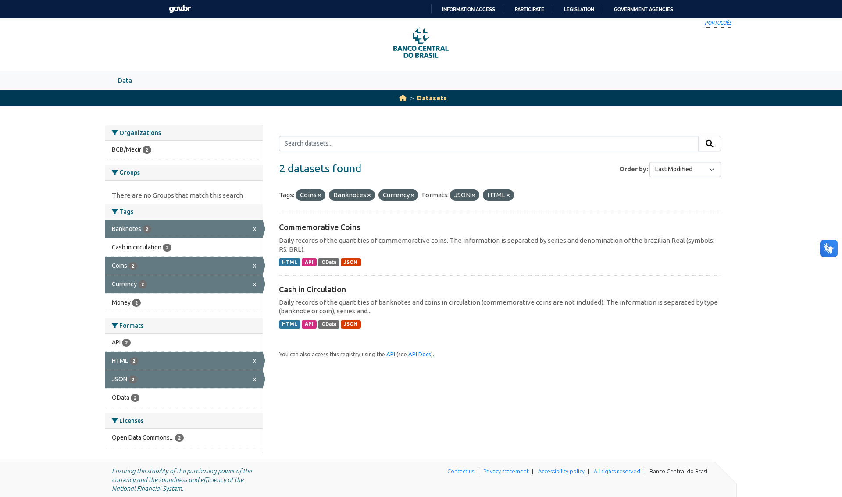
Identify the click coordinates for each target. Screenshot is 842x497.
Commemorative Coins (319, 227)
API (309, 262)
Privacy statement (506, 471)
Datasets (432, 98)
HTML (289, 262)
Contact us (460, 471)
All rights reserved (617, 471)
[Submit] (709, 144)
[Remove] (319, 195)
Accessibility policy (561, 471)
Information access (468, 9)
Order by (632, 169)
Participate (529, 9)
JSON (350, 262)
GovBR (180, 9)
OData (328, 262)
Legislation (579, 9)
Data (125, 80)
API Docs (419, 354)
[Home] (403, 98)
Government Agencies (643, 9)
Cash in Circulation (312, 289)
